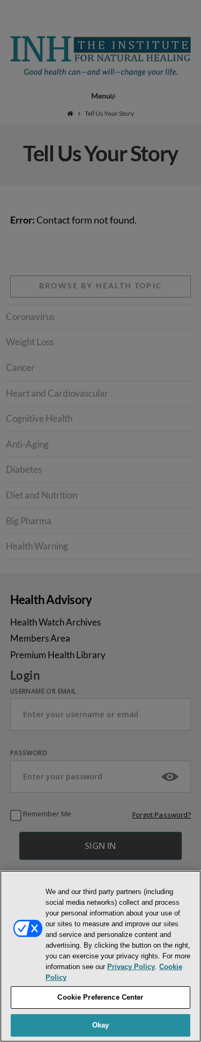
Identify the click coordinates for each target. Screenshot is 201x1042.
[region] (100, 956)
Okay (100, 1025)
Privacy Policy (131, 967)
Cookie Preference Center (100, 997)
